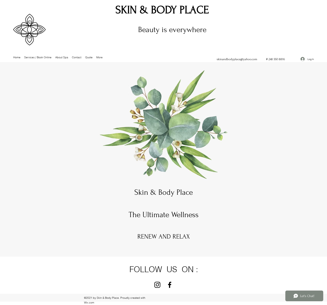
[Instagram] (157, 285)
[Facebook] (170, 285)
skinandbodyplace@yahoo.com (237, 59)
